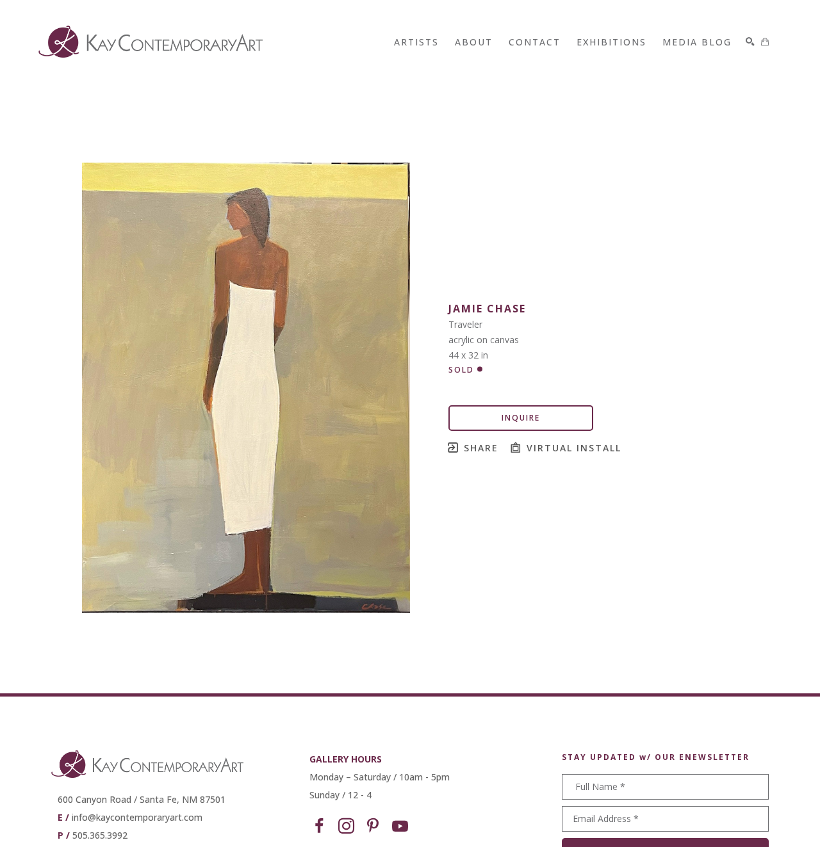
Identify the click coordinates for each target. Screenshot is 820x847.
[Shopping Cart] (765, 41)
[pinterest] (372, 826)
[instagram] (346, 826)
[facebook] (319, 826)
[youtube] (399, 826)
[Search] (750, 41)
